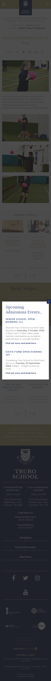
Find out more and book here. (21, 343)
